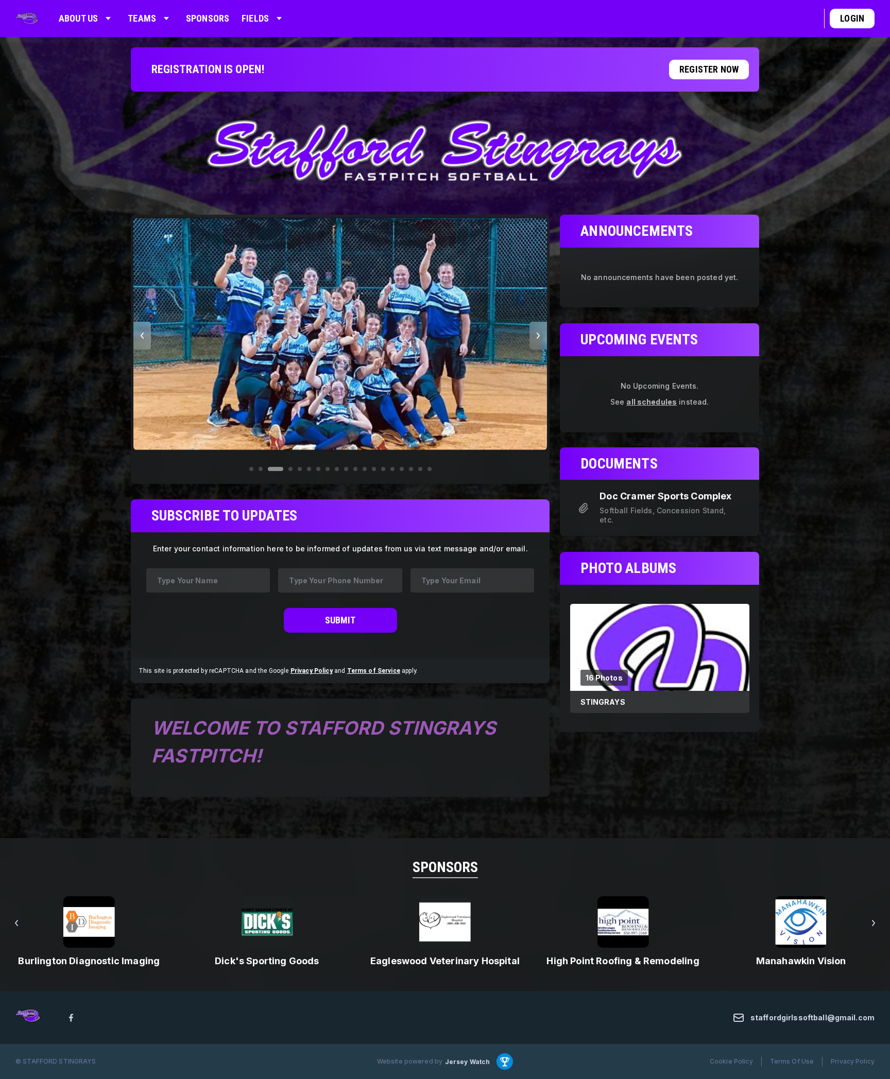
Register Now (709, 69)
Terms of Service (373, 670)
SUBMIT (340, 620)
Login (852, 18)
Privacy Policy (311, 670)
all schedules (651, 401)
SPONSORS (445, 867)
